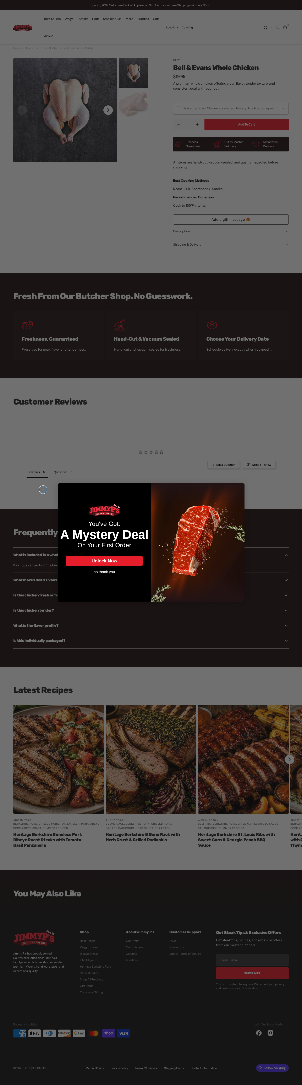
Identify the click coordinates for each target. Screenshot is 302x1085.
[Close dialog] (43, 489)
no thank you (104, 572)
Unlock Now (104, 560)
